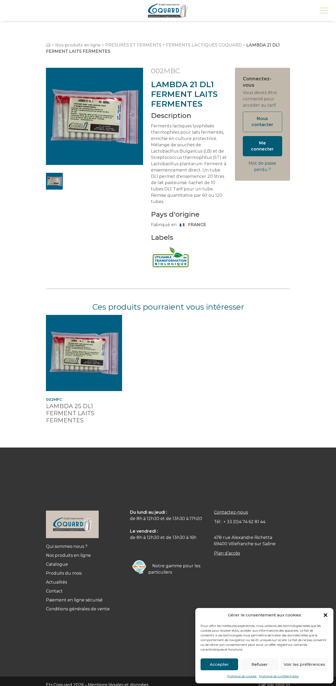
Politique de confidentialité (279, 676)
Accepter (219, 664)
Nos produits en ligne (78, 45)
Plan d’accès (227, 553)
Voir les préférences (304, 664)
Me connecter (262, 146)
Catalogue (57, 564)
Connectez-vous (257, 82)
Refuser (259, 664)
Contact (54, 591)
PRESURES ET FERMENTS (133, 45)
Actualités (56, 582)
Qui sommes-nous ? (66, 546)
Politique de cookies (241, 676)
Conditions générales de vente (78, 608)
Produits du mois (64, 573)
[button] (325, 615)
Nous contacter (262, 121)
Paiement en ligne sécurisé (74, 599)
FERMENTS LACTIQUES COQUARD (204, 45)
